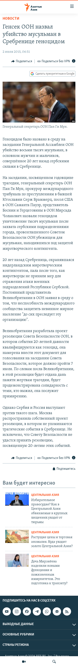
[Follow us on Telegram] (37, 611)
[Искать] (54, 661)
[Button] (21, 61)
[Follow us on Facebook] (27, 611)
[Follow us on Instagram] (17, 611)
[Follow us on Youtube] (7, 611)
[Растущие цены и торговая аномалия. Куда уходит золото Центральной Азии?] (17, 536)
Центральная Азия (45, 495)
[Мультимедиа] (23, 661)
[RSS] (67, 611)
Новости (11, 19)
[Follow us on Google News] (57, 611)
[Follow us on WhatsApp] (47, 611)
